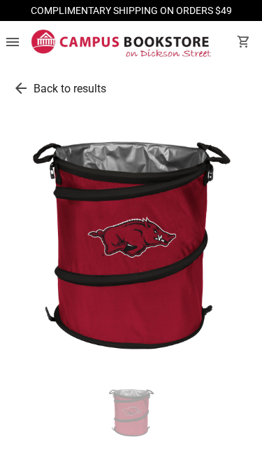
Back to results (70, 88)
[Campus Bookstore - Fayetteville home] (121, 43)
